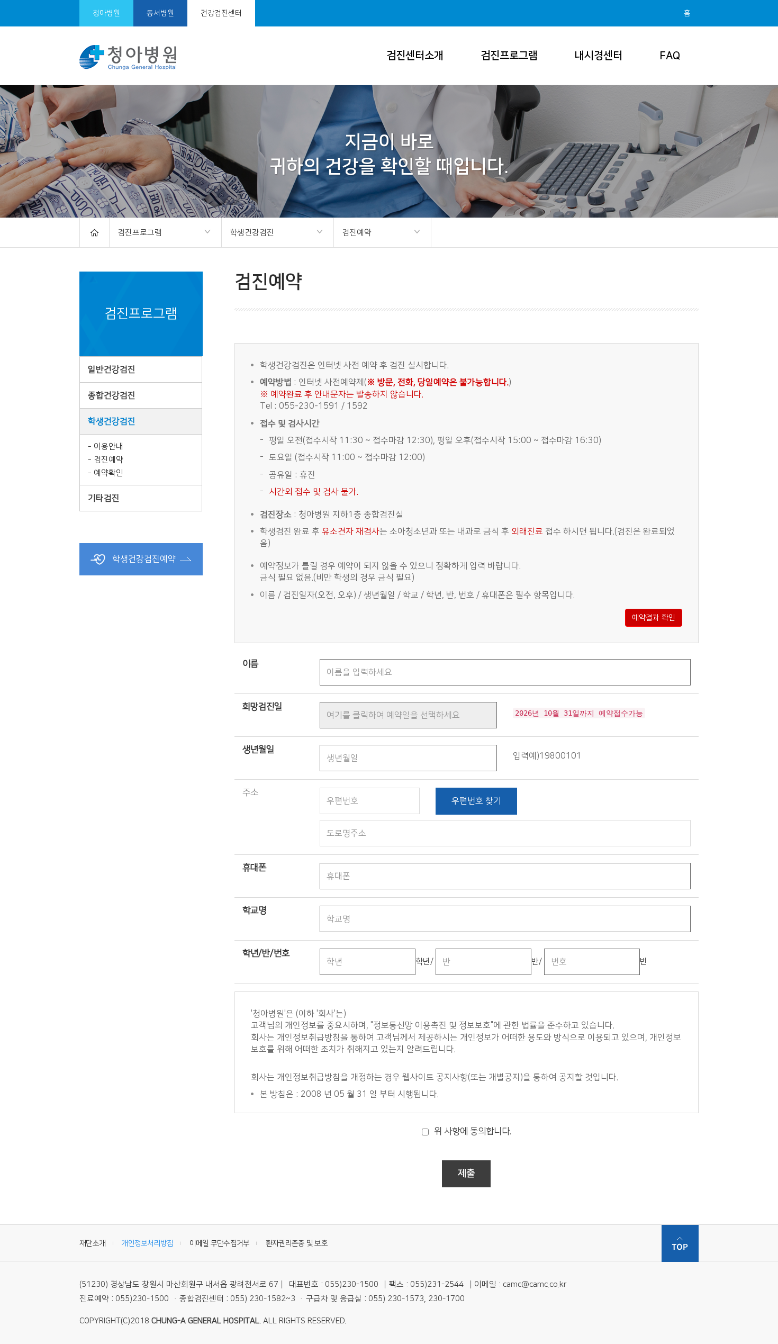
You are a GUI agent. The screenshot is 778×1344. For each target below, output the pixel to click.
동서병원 (160, 13)
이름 (250, 664)
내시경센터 (598, 55)
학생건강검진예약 (143, 559)
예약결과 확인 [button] (653, 618)
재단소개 (92, 1243)
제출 (466, 1173)
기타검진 (104, 498)
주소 (250, 792)
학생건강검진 (248, 233)
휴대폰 (254, 867)
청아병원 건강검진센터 (127, 57)
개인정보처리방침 (147, 1243)
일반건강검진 (111, 369)
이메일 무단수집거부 (219, 1243)
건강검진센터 (221, 13)
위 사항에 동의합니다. (472, 1131)
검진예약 (353, 233)
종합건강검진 (111, 395)
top (680, 1243)
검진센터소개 (415, 55)
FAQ (669, 55)
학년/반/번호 (266, 953)
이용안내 (108, 446)
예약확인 (108, 472)
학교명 (254, 910)
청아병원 (106, 13)
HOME (94, 232)
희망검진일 (262, 706)
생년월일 (258, 749)
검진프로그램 (509, 55)
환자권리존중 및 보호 (297, 1243)
